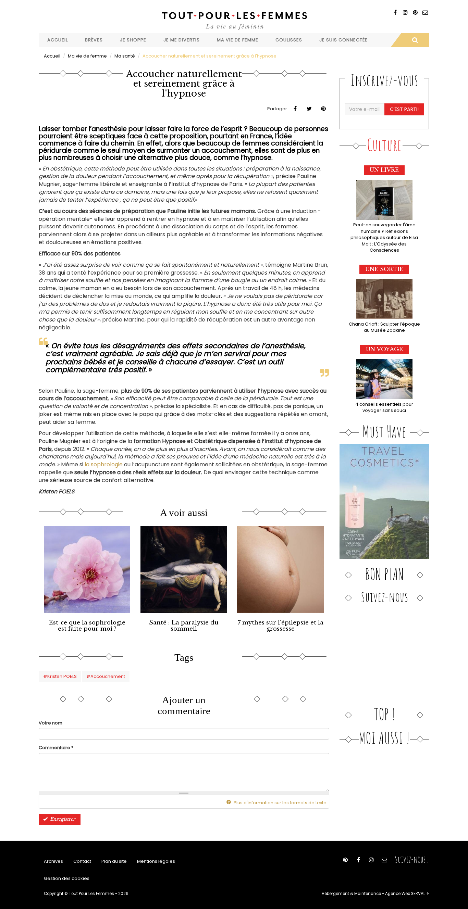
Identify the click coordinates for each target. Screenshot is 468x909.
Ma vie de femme (237, 40)
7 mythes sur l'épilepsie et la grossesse (280, 626)
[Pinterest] (415, 12)
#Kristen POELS (60, 676)
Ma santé (124, 56)
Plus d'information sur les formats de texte (280, 802)
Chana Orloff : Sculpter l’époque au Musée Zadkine (384, 327)
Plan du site (114, 861)
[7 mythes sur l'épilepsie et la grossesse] (280, 569)
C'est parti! (404, 109)
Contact (82, 861)
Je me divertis (181, 40)
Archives (53, 861)
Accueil (57, 40)
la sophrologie (104, 464)
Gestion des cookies (66, 878)
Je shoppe (133, 40)
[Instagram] (405, 12)
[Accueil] (234, 20)
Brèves (94, 40)
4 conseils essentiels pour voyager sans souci (384, 407)
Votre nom (50, 723)
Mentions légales (156, 861)
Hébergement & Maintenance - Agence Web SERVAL (375, 893)
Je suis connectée (343, 40)
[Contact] (425, 12)
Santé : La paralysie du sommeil (184, 626)
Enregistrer (62, 819)
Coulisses (288, 40)
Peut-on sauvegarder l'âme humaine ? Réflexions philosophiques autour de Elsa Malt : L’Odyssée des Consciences (384, 237)
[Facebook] (395, 12)
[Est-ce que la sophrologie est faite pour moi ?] (87, 569)
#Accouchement (105, 676)
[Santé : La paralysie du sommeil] (183, 569)
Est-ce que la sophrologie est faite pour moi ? (87, 626)
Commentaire (56, 748)
